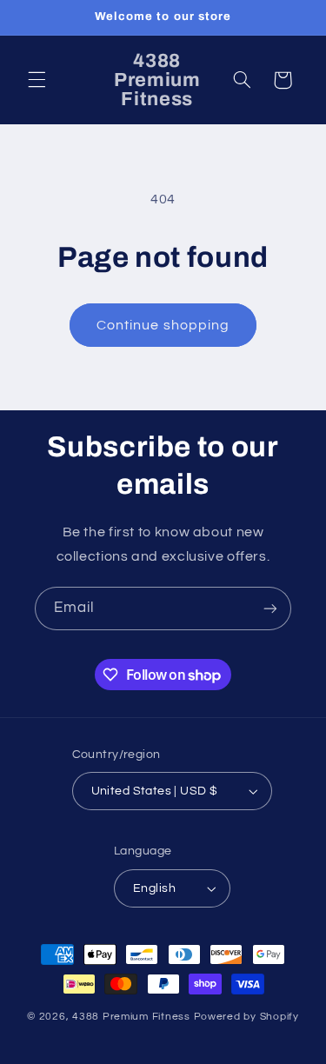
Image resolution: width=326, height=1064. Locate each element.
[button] (37, 80)
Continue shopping (163, 325)
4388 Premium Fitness (132, 1016)
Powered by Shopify (246, 1016)
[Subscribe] (270, 608)
